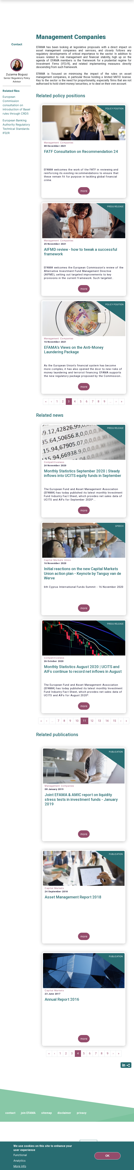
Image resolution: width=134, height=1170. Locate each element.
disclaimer (64, 1113)
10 (78, 720)
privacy (81, 1113)
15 (115, 720)
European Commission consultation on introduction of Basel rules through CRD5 (16, 105)
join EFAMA (28, 1113)
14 (108, 720)
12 (93, 720)
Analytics (19, 1160)
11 (85, 721)
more (83, 191)
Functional (20, 1155)
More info (19, 1166)
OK (107, 1155)
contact (10, 1113)
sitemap (46, 1113)
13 (100, 720)
